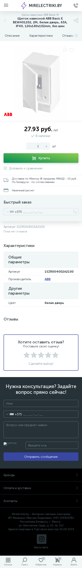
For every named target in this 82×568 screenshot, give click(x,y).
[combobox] (13, 211)
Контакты (10, 501)
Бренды (9, 475)
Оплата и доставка (17, 488)
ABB (48, 279)
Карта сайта (41, 547)
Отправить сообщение (41, 457)
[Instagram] (41, 539)
